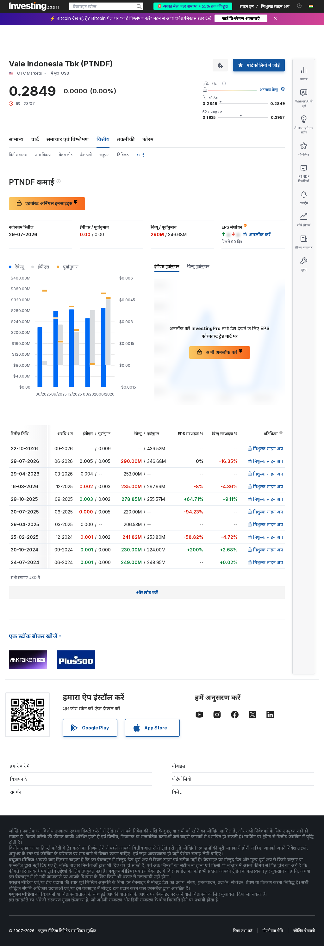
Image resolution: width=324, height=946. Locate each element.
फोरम (147, 139)
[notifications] (299, 6)
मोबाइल (178, 766)
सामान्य (16, 139)
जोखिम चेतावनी (304, 930)
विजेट (177, 792)
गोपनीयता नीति (273, 930)
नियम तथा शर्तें (242, 930)
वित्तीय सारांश (18, 154)
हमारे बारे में (20, 766)
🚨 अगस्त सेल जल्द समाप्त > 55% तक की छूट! (192, 6)
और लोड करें (147, 592)
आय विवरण (43, 154)
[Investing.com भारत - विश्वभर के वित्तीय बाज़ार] (34, 6)
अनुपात (104, 154)
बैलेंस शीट (65, 154)
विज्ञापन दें (18, 779)
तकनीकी (126, 139)
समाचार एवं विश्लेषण (68, 139)
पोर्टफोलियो (181, 779)
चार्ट (35, 139)
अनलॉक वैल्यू (269, 89)
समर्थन (15, 792)
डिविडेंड (123, 154)
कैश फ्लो (86, 154)
